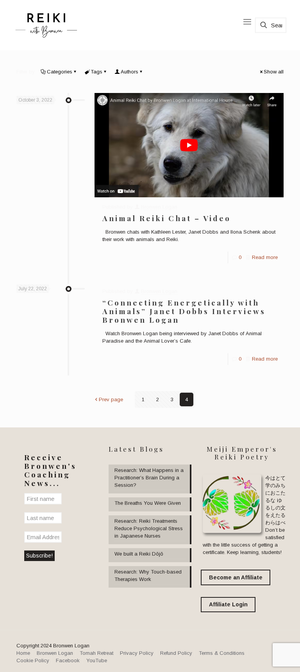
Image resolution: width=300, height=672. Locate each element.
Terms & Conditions (222, 653)
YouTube (96, 660)
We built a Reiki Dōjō (138, 554)
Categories (59, 72)
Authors (129, 72)
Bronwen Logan (159, 207)
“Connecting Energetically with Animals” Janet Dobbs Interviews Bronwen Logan (184, 311)
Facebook (68, 660)
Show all (274, 72)
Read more (265, 257)
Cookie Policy (32, 660)
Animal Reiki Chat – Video (166, 218)
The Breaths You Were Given (147, 503)
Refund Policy (176, 653)
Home (23, 653)
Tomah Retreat (96, 653)
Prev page (111, 399)
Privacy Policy (137, 653)
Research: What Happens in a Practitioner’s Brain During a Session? (149, 477)
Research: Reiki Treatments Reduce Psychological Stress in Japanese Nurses (148, 528)
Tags (96, 72)
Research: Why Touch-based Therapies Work (148, 575)
